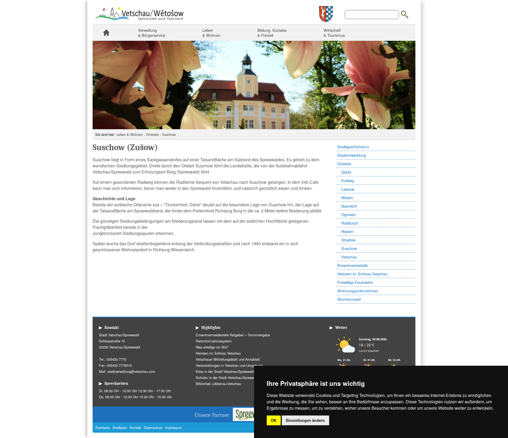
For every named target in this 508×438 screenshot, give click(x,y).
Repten (347, 231)
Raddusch (349, 223)
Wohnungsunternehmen (357, 290)
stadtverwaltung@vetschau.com (131, 371)
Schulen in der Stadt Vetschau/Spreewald (227, 377)
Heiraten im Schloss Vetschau (362, 273)
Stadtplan (119, 427)
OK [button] (273, 420)
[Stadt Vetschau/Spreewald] (139, 21)
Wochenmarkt (349, 299)
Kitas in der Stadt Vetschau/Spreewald (225, 371)
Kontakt (135, 427)
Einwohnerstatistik (352, 265)
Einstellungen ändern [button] (305, 420)
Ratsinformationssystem (214, 340)
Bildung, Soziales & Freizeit (272, 32)
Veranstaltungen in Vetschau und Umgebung (229, 365)
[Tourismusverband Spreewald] (253, 419)
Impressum (173, 427)
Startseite (106, 33)
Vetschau (349, 257)
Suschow (169, 134)
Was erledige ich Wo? (212, 347)
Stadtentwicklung (351, 155)
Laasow (347, 189)
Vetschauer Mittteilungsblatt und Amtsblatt (228, 359)
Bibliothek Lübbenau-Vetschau (218, 383)
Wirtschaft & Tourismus (334, 32)
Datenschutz (153, 427)
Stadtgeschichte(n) (353, 146)
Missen (347, 197)
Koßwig (347, 180)
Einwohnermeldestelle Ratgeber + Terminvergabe (233, 334)
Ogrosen (348, 214)
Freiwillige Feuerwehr (355, 282)
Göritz (346, 172)
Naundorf (349, 206)
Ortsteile (152, 134)
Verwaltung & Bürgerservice (151, 32)
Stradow (348, 240)
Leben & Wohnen (211, 32)
